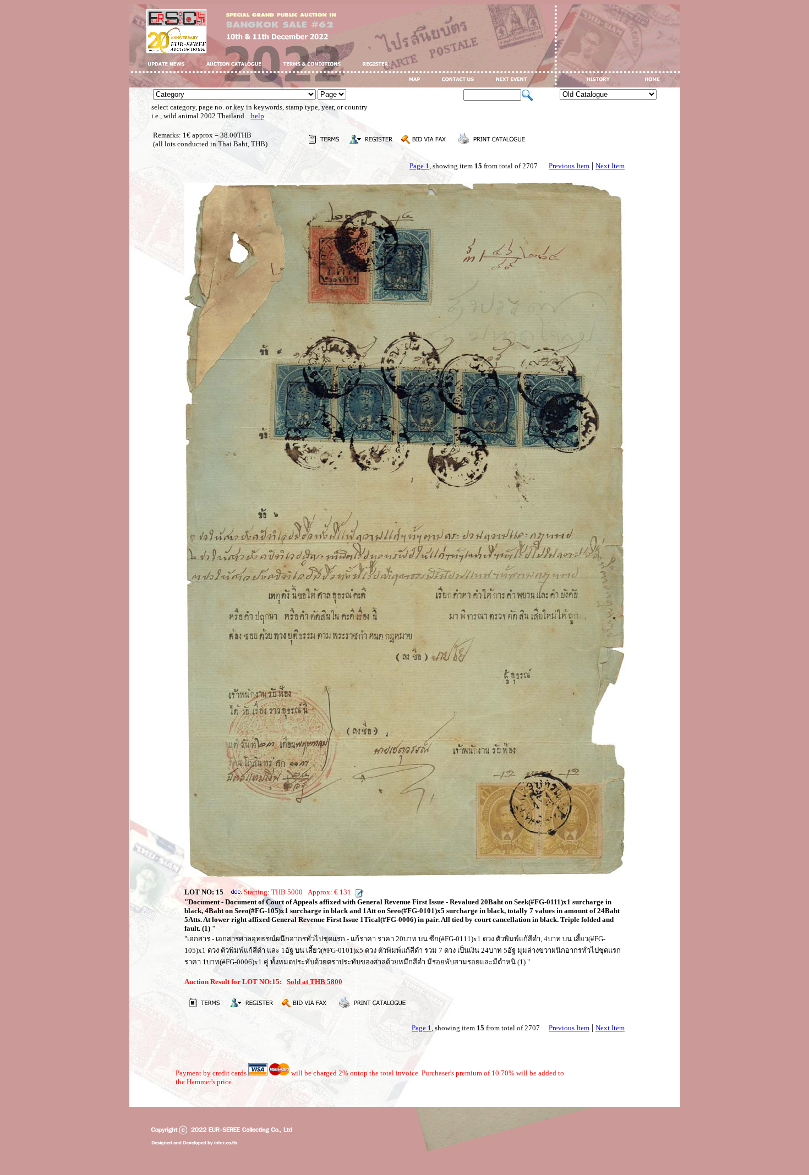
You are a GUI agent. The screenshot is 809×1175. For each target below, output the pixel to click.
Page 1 (419, 166)
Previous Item (569, 166)
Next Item (610, 166)
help (257, 116)
